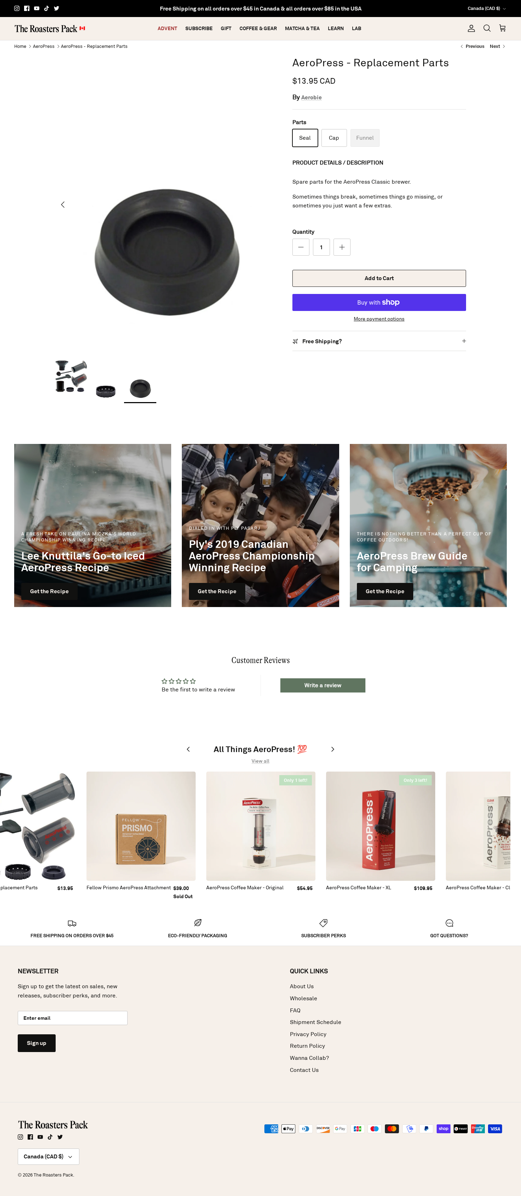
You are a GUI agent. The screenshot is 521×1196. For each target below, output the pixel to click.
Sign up (36, 1043)
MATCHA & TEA (302, 28)
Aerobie (311, 97)
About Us (302, 986)
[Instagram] (16, 8)
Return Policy (307, 1045)
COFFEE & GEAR (258, 28)
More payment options (379, 319)
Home (20, 46)
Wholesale (303, 998)
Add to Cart (379, 278)
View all (260, 761)
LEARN (336, 28)
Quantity (303, 231)
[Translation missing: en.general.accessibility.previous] (188, 749)
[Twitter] (56, 8)
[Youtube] (36, 8)
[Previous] (63, 204)
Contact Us (304, 1070)
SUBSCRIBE (199, 28)
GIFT (226, 28)
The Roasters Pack (53, 1175)
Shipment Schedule (315, 1022)
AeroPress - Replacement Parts (94, 46)
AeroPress (44, 46)
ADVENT (167, 28)
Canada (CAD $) (484, 8)
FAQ (295, 1010)
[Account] (470, 28)
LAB (356, 28)
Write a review (322, 685)
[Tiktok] (46, 8)
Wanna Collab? (309, 1058)
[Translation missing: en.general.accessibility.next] (333, 749)
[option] (166, 204)
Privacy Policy (308, 1034)
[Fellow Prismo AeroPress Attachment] (141, 826)
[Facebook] (26, 8)
